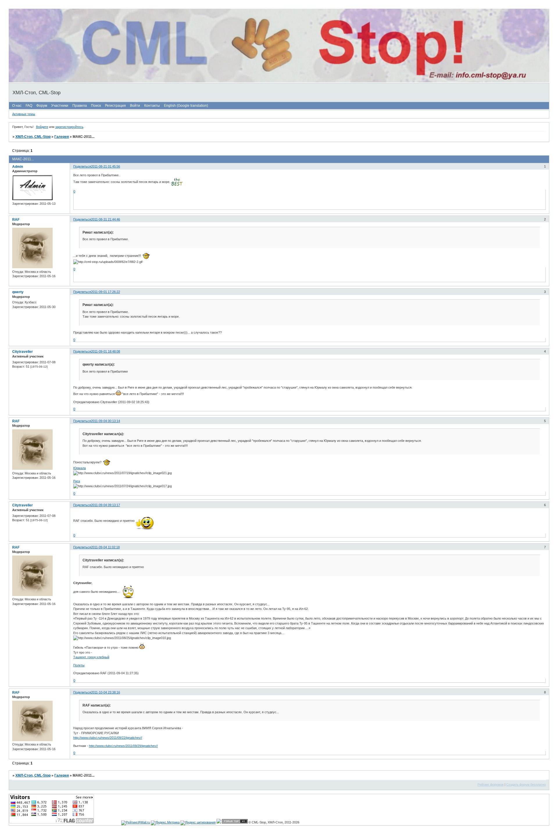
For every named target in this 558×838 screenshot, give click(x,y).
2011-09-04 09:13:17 (105, 505)
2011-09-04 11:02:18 (105, 547)
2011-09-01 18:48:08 (105, 351)
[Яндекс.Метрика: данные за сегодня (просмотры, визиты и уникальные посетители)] (165, 823)
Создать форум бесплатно (526, 784)
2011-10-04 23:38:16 (105, 692)
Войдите (42, 127)
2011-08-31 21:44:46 (105, 219)
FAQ (29, 106)
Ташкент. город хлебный (91, 657)
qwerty (18, 292)
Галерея (61, 137)
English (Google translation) (186, 106)
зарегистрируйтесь (69, 127)
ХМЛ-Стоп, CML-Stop (33, 137)
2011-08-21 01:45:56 (105, 166)
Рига (76, 481)
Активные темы (23, 114)
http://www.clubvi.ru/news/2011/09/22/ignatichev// (107, 737)
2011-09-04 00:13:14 (105, 421)
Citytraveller (22, 352)
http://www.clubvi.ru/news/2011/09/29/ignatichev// (123, 746)
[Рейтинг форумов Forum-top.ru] (235, 822)
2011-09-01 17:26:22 (105, 291)
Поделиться (82, 166)
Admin (17, 167)
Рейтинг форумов (490, 784)
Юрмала (79, 468)
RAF (15, 220)
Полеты (79, 665)
